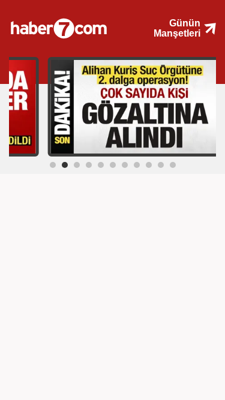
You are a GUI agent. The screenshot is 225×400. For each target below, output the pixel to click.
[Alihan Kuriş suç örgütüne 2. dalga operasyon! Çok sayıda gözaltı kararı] (134, 106)
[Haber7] (67, 24)
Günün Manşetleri (177, 28)
